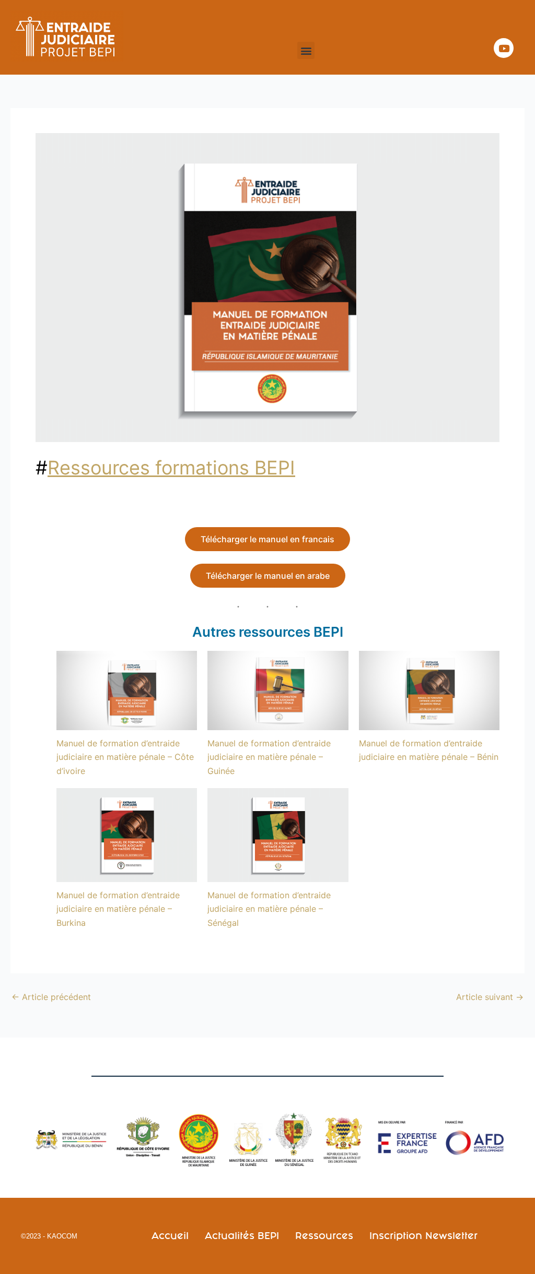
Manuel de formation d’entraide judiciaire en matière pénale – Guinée (269, 757)
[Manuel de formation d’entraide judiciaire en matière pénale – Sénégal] (277, 835)
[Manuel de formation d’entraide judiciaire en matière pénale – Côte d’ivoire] (126, 690)
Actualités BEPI (242, 1235)
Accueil (170, 1235)
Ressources (324, 1235)
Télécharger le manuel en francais (267, 539)
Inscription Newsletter (423, 1235)
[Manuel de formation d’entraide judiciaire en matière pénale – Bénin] (429, 690)
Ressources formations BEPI (171, 467)
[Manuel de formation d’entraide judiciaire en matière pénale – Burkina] (126, 835)
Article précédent (51, 997)
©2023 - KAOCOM (49, 1236)
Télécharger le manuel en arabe (268, 575)
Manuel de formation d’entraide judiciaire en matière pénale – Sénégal (269, 909)
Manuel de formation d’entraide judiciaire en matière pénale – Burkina (118, 909)
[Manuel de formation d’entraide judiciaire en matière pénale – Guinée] (277, 690)
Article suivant (490, 997)
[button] (306, 50)
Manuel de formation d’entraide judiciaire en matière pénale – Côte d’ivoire (125, 757)
